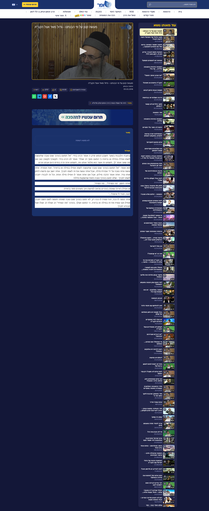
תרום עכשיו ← (30, 5)
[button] (82, 51)
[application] (82, 51)
